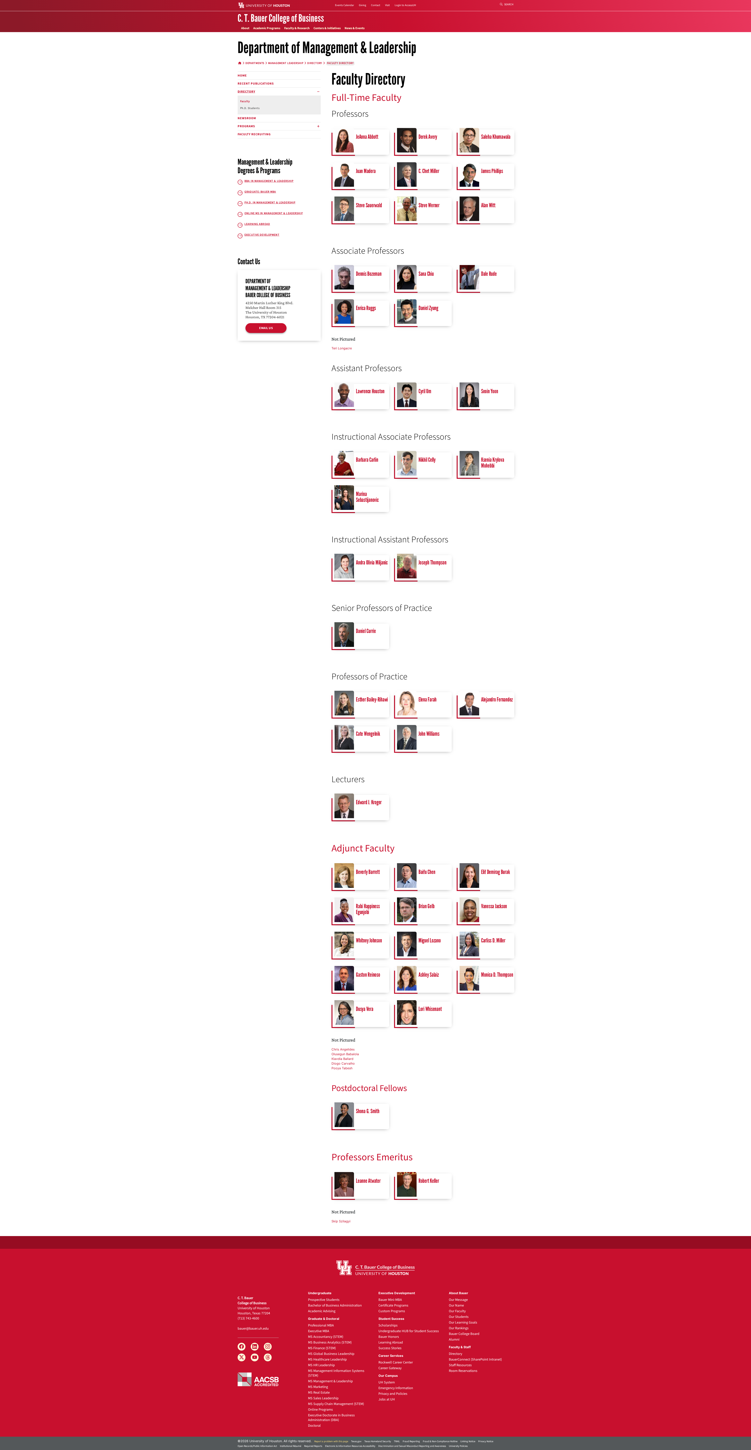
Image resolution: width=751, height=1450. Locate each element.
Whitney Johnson (369, 940)
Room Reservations (463, 1370)
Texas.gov (356, 1441)
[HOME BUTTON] (240, 63)
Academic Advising (321, 1311)
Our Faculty (457, 1311)
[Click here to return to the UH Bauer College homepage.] (375, 1268)
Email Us (266, 328)
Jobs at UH (386, 1399)
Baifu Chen (427, 872)
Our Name (456, 1305)
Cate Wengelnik (368, 733)
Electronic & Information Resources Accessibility (350, 1446)
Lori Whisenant (430, 1009)
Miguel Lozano (430, 940)
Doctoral (314, 1425)
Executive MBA (318, 1331)
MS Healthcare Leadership (327, 1359)
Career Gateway (390, 1368)
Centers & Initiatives (327, 28)
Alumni (454, 1339)
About (245, 28)
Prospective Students (324, 1299)
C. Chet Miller (429, 171)
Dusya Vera (364, 1009)
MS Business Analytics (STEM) (330, 1342)
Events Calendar (344, 5)
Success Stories (390, 1348)
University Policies (458, 1446)
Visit (387, 5)
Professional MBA (321, 1325)
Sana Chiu (426, 273)
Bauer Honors (388, 1336)
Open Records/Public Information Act (257, 1446)
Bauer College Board (464, 1333)
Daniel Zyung (428, 308)
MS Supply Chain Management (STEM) (336, 1403)
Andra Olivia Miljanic (372, 562)
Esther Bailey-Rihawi (372, 699)
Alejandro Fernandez (497, 699)
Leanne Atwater (368, 1180)
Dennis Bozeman (369, 273)
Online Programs (320, 1409)
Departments (254, 63)
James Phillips (492, 171)
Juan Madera (366, 171)
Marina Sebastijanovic (367, 496)
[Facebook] (241, 1347)
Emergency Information (395, 1388)
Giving (362, 5)
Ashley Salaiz (429, 974)
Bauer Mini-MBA (390, 1299)
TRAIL (397, 1441)
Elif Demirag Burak (495, 872)
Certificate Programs (393, 1305)
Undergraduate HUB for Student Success (408, 1331)
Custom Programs (391, 1311)
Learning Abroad (390, 1342)
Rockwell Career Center (395, 1362)
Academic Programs (266, 28)
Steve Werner (429, 205)
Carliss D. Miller (493, 940)
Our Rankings (459, 1328)
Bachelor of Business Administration (335, 1305)
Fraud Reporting (411, 1441)
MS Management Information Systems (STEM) (336, 1373)
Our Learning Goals (463, 1322)
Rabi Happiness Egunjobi (368, 909)
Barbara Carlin (367, 459)
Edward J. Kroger (369, 802)
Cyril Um (425, 391)
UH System (386, 1382)
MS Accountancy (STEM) (325, 1336)
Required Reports (313, 1446)
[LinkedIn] (255, 1347)
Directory (314, 63)
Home (242, 75)
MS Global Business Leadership (331, 1353)
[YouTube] (255, 1357)
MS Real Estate (319, 1392)
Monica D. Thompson (497, 974)
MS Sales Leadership (323, 1398)
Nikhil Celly (427, 459)
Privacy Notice (485, 1441)
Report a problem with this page (331, 1441)
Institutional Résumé (290, 1446)
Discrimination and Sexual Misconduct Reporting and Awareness (412, 1446)
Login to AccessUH (405, 5)
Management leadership (285, 63)
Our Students (459, 1316)
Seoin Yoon (489, 391)
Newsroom (247, 118)
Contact (375, 5)
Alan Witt (488, 205)
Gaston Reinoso (368, 974)
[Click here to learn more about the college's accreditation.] (258, 1379)
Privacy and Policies (392, 1393)
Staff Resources (460, 1365)
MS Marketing (318, 1386)
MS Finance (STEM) (322, 1348)
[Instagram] (268, 1347)
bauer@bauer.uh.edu (253, 1328)
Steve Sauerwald (369, 205)
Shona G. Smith (367, 1111)
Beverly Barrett (368, 872)
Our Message (458, 1299)
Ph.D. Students (250, 108)
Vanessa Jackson (494, 906)
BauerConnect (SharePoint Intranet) (475, 1359)
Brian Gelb (427, 906)
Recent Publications (256, 83)
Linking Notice (467, 1441)
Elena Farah (428, 699)
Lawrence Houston (370, 391)
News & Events (355, 28)
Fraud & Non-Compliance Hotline (440, 1441)
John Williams (429, 733)
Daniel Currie (366, 631)
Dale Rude (489, 273)
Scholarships (388, 1325)
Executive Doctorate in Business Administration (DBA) (331, 1417)
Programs (246, 126)
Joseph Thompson (432, 562)
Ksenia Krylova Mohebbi (492, 462)
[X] (241, 1357)
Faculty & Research (297, 28)
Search (508, 4)
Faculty (245, 101)
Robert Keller (429, 1180)
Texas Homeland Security (377, 1441)
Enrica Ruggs (366, 308)
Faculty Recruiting (254, 134)
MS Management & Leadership (330, 1381)
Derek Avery (428, 136)
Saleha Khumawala (495, 136)
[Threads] (268, 1357)
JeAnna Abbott (367, 136)
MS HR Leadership (321, 1365)
